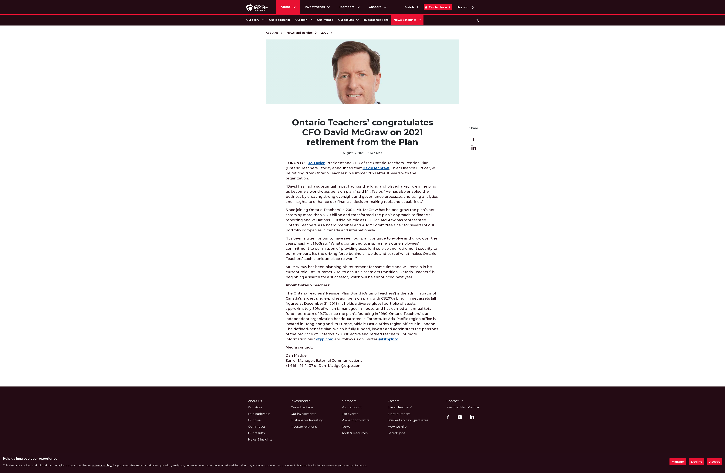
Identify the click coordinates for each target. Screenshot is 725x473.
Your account (352, 407)
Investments (315, 7)
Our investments (303, 414)
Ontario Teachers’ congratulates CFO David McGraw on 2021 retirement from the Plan (362, 132)
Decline (696, 461)
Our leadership (279, 20)
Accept (714, 461)
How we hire (397, 426)
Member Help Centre (463, 407)
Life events (350, 414)
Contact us (455, 401)
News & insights (405, 20)
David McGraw (376, 168)
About (286, 7)
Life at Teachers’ (400, 407)
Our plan (301, 20)
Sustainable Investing (307, 420)
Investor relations (376, 20)
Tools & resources (355, 433)
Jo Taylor (316, 163)
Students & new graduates (408, 420)
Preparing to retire (355, 420)
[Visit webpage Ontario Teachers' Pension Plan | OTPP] (257, 7)
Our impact (325, 20)
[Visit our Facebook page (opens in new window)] (447, 416)
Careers (375, 7)
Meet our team (399, 414)
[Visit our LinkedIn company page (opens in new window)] (471, 417)
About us (272, 32)
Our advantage (302, 407)
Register (463, 7)
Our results (346, 20)
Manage (678, 461)
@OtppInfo (388, 339)
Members (347, 7)
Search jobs (396, 433)
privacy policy (101, 465)
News (346, 426)
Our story (252, 20)
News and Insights (300, 32)
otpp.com (324, 339)
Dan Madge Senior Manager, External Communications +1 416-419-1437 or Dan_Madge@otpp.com (324, 360)
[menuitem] (255, 20)
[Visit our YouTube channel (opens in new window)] (459, 416)
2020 (324, 32)
